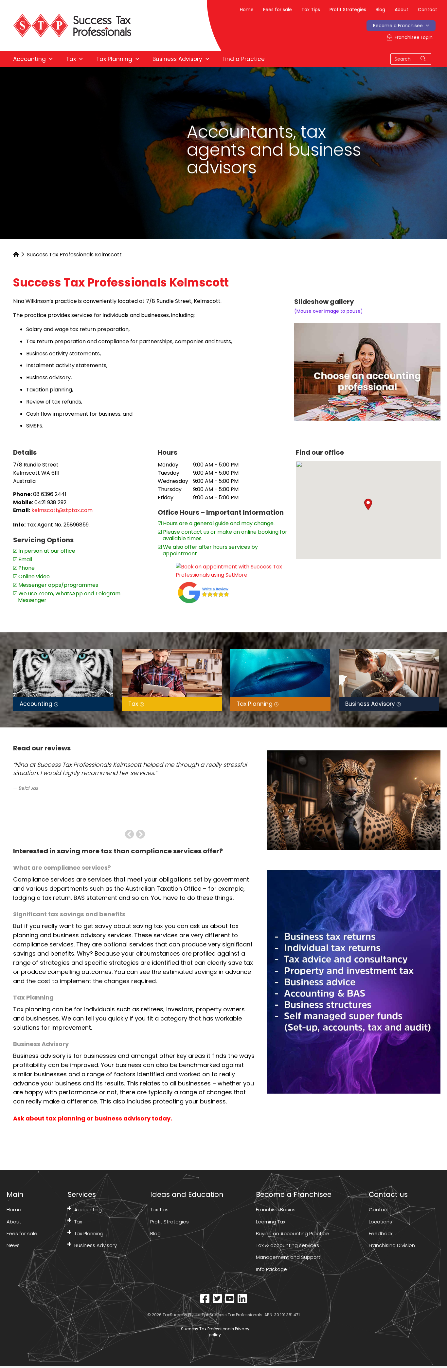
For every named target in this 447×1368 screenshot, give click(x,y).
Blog (380, 9)
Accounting (88, 1209)
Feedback (381, 1233)
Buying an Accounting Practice (292, 1233)
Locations (380, 1221)
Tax (78, 1221)
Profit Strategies (348, 9)
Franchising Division (392, 1245)
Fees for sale (277, 9)
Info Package (271, 1269)
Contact (427, 9)
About (401, 9)
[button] (368, 504)
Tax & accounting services (287, 1245)
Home (247, 9)
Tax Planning (88, 1233)
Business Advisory (95, 1245)
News (13, 1245)
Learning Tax (270, 1221)
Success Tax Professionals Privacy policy (214, 1332)
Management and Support (288, 1257)
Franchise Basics (275, 1209)
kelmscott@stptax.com (62, 510)
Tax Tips (310, 9)
